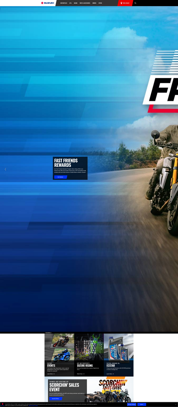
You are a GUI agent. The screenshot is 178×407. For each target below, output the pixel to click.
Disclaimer (48, 332)
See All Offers (55, 398)
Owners (94, 3)
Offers (100, 3)
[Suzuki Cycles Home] (47, 3)
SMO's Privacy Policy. (33, 405)
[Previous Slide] (5, 169)
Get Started (60, 177)
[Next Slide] (174, 169)
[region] (89, 404)
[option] (89, 170)
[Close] (175, 404)
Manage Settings (131, 404)
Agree (141, 404)
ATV (70, 3)
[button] (135, 3)
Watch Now (80, 374)
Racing (75, 3)
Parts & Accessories (85, 3)
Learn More (50, 374)
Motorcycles (63, 3)
